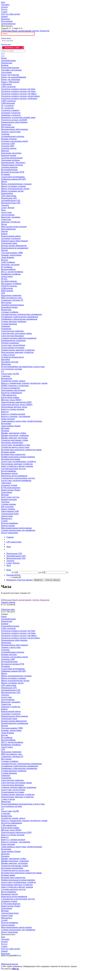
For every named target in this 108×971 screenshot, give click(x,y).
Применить (11, 580)
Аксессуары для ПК (10, 374)
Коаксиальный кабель (11, 236)
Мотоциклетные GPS (10, 203)
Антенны (5, 134)
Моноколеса (6, 518)
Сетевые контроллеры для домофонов (18, 530)
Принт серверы (8, 509)
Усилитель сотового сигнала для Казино (19, 98)
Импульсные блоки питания (13, 226)
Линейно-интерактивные (12, 305)
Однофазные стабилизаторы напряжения (19, 317)
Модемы (5, 495)
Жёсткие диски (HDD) (11, 400)
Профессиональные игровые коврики (18, 457)
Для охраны (6, 72)
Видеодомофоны (8, 471)
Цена (8, 570)
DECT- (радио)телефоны (12, 271)
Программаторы (8, 229)
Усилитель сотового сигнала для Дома (18, 91)
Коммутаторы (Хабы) (10, 490)
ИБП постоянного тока (11, 298)
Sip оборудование (9, 281)
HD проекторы (7, 127)
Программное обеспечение (13, 390)
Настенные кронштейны (12, 442)
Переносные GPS (9, 198)
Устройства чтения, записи (13, 381)
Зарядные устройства (10, 222)
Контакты (5, 19)
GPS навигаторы (8, 196)
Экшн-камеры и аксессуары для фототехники (21, 421)
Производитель (13, 575)
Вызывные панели (9, 473)
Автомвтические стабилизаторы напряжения (21, 314)
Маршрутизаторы (9, 499)
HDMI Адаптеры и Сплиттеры (15, 385)
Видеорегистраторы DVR (12, 172)
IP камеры (5, 174)
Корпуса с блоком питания (13, 414)
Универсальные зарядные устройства (18, 350)
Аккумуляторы (7, 215)
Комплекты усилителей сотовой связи (18, 117)
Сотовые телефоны (9, 312)
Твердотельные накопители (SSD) (16, 402)
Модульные (6, 302)
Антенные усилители (10, 113)
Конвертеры (6, 378)
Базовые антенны (9, 139)
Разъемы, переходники (11, 255)
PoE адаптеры (7, 506)
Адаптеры (5, 376)
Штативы (5, 428)
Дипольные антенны (10, 160)
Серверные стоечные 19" (12, 300)
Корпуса (5, 411)
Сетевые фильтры (9, 324)
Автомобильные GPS (10, 200)
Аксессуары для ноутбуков (13, 345)
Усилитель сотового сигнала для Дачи (18, 89)
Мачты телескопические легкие (15, 188)
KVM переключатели (10, 487)
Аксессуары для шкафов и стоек (15, 445)
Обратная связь (6, 44)
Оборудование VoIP (10, 511)
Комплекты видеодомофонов (14, 476)
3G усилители (7, 105)
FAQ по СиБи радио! (10, 14)
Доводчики (6, 483)
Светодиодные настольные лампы (16, 333)
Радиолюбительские (10, 67)
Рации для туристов (10, 75)
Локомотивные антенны (12, 165)
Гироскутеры (7, 516)
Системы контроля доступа (13, 468)
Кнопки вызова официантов (14, 245)
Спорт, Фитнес (7, 207)
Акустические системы (11, 369)
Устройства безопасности (12, 357)
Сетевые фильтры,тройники (13, 321)
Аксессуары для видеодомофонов (16, 480)
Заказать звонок (6, 38)
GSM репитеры (8, 103)
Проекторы (6, 124)
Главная (9, 537)
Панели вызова (8, 525)
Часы (3, 210)
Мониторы (6, 364)
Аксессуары (6, 212)
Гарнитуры (6, 219)
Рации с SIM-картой (10, 82)
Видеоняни (6, 423)
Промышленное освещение (13, 340)
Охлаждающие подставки (12, 347)
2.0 (2, 371)
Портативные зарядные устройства (17, 464)
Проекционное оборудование (14, 122)
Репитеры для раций (10, 264)
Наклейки (5, 359)
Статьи (4, 12)
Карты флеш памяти (10, 397)
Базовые (4, 65)
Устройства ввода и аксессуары (15, 447)
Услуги (4, 9)
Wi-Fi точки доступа (10, 497)
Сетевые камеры (8, 504)
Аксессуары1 (7, 276)
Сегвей (4, 521)
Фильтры (5, 430)
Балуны (4, 260)
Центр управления (9, 533)
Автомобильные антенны (12, 136)
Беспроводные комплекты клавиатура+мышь (21, 449)
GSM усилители (8, 86)
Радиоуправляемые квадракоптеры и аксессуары (23, 366)
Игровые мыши (8, 452)
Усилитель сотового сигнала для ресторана (20, 96)
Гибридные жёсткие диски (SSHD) (16, 404)
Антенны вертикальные (12, 158)
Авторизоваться (8, 23)
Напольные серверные (11, 295)
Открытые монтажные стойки (14, 440)
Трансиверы (6, 492)
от (13, 572)
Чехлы (4, 224)
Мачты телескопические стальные (16, 184)
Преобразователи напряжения (14, 248)
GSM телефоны (8, 262)
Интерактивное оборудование (14, 129)
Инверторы (6, 309)
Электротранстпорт (10, 514)
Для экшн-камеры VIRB (12, 253)
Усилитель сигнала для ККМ (14, 120)
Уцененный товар (9, 243)
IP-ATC (4, 279)
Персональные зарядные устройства (17, 352)
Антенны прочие (8, 148)
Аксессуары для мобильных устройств (18, 461)
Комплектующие (8, 155)
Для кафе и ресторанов (11, 70)
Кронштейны (7, 193)
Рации (4, 58)
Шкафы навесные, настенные (14, 438)
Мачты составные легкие (12, 191)
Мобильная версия (9, 964)
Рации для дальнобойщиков (13, 77)
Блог (3, 2)
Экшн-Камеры (7, 257)
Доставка (5, 4)
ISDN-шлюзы (7, 290)
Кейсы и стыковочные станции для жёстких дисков (24, 383)
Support (4, 16)
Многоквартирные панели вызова (16, 528)
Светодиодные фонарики (12, 336)
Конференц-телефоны (11, 274)
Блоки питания (8, 419)
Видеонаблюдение (9, 169)
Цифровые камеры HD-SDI (13, 179)
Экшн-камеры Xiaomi (10, 426)
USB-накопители (8, 395)
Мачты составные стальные (13, 186)
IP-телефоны (6, 267)
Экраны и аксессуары (11, 132)
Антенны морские (9, 167)
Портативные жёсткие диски (14, 407)
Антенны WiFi (7, 146)
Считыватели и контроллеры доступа (18, 478)
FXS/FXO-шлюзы (9, 286)
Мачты (4, 181)
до (40, 572)
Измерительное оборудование (14, 241)
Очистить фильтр (25, 580)
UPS (3, 293)
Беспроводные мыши (10, 459)
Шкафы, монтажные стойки (13, 433)
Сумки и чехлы (8, 355)
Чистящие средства (9, 362)
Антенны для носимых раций (14, 141)
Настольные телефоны (11, 283)
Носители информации (11, 393)
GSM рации (6, 84)
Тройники (5, 326)
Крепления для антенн (11, 153)
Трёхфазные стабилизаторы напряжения (19, 319)
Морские (5, 150)
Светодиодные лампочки (12, 331)
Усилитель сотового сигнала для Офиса (19, 94)
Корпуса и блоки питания (12, 409)
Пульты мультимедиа (10, 388)
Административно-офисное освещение (18, 338)
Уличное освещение (10, 343)
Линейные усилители (11, 115)
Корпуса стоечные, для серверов (15, 416)
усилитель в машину (10, 110)
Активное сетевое (9, 485)
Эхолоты (5, 205)
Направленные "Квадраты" (13, 162)
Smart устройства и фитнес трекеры (17, 466)
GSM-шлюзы (7, 288)
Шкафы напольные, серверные (15, 435)
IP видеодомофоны (9, 523)
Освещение (6, 328)
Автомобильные (8, 60)
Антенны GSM (8, 143)
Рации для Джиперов (10, 79)
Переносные (6, 63)
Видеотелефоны (8, 269)
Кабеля (4, 234)
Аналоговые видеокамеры (13, 177)
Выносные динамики (10, 217)
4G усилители (7, 108)
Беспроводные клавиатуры (13, 454)
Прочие (4, 231)
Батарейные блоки (9, 307)
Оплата (4, 7)
